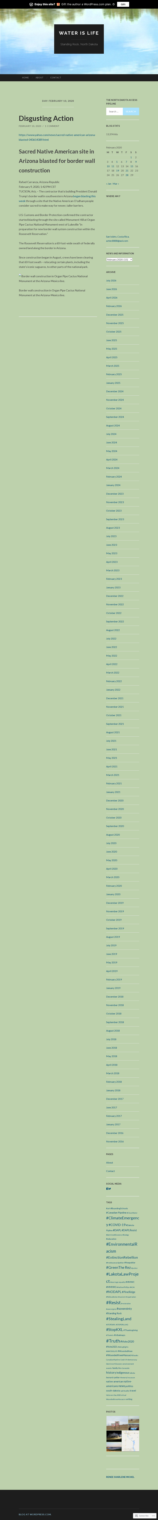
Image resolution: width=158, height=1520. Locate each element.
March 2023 (112, 570)
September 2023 (115, 519)
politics (129, 1386)
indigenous (122, 1372)
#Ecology (126, 1235)
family (115, 1368)
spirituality (125, 1391)
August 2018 (113, 1030)
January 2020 (113, 894)
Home (25, 77)
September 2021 (115, 723)
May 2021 (111, 757)
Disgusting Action (46, 118)
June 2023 (111, 544)
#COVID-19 (117, 1225)
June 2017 (111, 1107)
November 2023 (115, 502)
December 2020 (114, 800)
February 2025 (114, 374)
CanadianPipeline (113, 1360)
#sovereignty (111, 1309)
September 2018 (115, 1022)
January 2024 (113, 485)
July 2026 (111, 280)
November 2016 (115, 1141)
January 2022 (113, 689)
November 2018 (115, 1005)
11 (112, 166)
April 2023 (111, 561)
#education (111, 1239)
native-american (114, 1381)
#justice (134, 1268)
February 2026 (114, 305)
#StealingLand (118, 1318)
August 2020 (113, 834)
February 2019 (114, 979)
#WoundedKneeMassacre (119, 1355)
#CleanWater (132, 1213)
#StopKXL (114, 1329)
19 (117, 170)
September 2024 (115, 416)
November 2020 (115, 808)
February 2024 (114, 476)
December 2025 (114, 314)
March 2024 (112, 467)
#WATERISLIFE (111, 1351)
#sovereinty (124, 1308)
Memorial (124, 1378)
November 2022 (115, 604)
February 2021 (114, 783)
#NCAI (132, 1287)
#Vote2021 (111, 1346)
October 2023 (113, 510)
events (109, 1368)
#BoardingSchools (119, 1208)
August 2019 (113, 936)
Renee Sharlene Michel (120, 1477)
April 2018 (111, 1064)
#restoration (126, 1303)
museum (131, 1378)
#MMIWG (111, 1287)
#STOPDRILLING (122, 1325)
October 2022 (113, 612)
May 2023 (111, 553)
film (120, 1368)
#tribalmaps (119, 1335)
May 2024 (111, 451)
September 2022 (115, 621)
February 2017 (114, 1115)
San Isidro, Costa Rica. (117, 236)
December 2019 (114, 902)
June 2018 (111, 1047)
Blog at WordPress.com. (35, 1514)
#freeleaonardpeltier (115, 1263)
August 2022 (113, 630)
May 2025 (111, 348)
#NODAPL (113, 1292)
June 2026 (111, 289)
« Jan (108, 183)
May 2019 (111, 962)
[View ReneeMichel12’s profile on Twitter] (110, 1188)
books (135, 1355)
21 (127, 170)
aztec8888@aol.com (117, 240)
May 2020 (111, 860)
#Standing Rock (114, 1313)
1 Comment (52, 126)
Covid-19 (124, 1360)
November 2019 (115, 911)
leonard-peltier (113, 1377)
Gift (123, 4)
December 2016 (114, 1132)
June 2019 (111, 953)
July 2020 (111, 843)
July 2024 (111, 433)
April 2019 (111, 971)
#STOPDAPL (110, 1325)
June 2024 (111, 442)
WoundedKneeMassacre (116, 1399)
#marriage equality (117, 1282)
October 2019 (113, 919)
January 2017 (113, 1124)
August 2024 (113, 425)
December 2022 (114, 595)
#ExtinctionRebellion (122, 1257)
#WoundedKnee (125, 1351)
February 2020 (114, 885)
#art (108, 1208)
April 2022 (111, 664)
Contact (55, 77)
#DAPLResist (129, 1230)
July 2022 (111, 638)
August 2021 (113, 732)
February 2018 (114, 1081)
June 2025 (111, 340)
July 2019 (111, 945)
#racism (121, 1297)
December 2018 (114, 996)
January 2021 (113, 791)
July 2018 (111, 1039)
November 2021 (115, 706)
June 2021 (111, 749)
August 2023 (113, 527)
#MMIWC (130, 1282)
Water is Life (79, 33)
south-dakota (113, 1390)
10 (108, 166)
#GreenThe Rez (118, 1267)
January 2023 (113, 587)
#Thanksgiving (130, 1330)
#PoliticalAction (112, 1297)
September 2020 (115, 826)
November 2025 (115, 323)
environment (128, 1364)
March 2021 (112, 774)
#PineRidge (128, 1291)
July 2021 (111, 740)
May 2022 (111, 655)
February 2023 (114, 578)
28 (127, 174)
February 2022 (114, 681)
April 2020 (111, 868)
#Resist (113, 1302)
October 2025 (113, 331)
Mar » (116, 183)
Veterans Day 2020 (113, 1395)
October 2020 (113, 817)
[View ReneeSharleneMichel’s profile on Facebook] (107, 1188)
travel (133, 1390)
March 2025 (112, 365)
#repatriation (131, 1297)
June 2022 (111, 646)
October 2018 (113, 1013)
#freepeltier (129, 1262)
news (121, 1386)
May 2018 (111, 1056)
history (111, 1372)
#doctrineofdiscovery (114, 1235)
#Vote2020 (127, 1341)
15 (131, 166)
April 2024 (111, 459)
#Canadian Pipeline (116, 1212)
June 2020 (111, 851)
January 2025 (113, 382)
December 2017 (114, 1098)
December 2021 (114, 698)
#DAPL (117, 1230)
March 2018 (112, 1073)
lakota (132, 1373)
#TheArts (110, 1335)
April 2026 (111, 297)
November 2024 (115, 399)
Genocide (125, 1368)
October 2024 (113, 408)
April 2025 (111, 357)
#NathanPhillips (123, 1287)
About (40, 77)
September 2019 (115, 928)
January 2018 (113, 1090)
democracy (132, 1360)
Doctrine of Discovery (114, 1364)
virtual (123, 1395)
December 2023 (114, 493)
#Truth (113, 1340)
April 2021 (111, 766)
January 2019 (113, 987)
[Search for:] (122, 111)
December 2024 (114, 391)
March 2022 (112, 672)
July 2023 (111, 536)
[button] (117, 1423)
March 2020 (112, 877)
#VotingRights (123, 1347)
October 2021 (113, 715)
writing (129, 1399)
